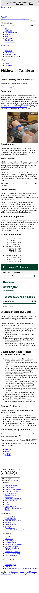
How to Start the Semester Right (15, 530)
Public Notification (11, 506)
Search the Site (6, 21)
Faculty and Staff (10, 524)
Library (7, 502)
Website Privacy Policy (12, 553)
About (7, 29)
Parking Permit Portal (12, 548)
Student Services (10, 38)
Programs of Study (11, 54)
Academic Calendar (11, 486)
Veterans (8, 526)
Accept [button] (31, 4)
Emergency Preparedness (13, 499)
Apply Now (5, 17)
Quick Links (9, 40)
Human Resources (11, 500)
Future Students (10, 517)
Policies (7, 504)
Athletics (8, 522)
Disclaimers (9, 497)
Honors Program (10, 565)
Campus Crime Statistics (13, 489)
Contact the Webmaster (12, 552)
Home (7, 49)
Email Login (9, 537)
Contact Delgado (10, 495)
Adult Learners (10, 528)
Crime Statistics (10, 42)
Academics (8, 34)
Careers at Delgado (11, 491)
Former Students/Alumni (13, 520)
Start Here (8, 31)
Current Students (10, 519)
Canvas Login (9, 540)
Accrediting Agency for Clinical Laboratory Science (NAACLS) (19, 106)
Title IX (7, 510)
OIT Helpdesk (9, 550)
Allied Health (9, 52)
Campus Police (10, 487)
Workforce (8, 36)
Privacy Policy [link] (20, 4)
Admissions (9, 65)
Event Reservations (11, 546)
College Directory (11, 493)
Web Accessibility (11, 555)
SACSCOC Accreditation (13, 508)
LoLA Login (9, 539)
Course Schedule (10, 542)
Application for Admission (13, 544)
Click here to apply (7, 87)
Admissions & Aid (11, 32)
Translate (16, 480)
